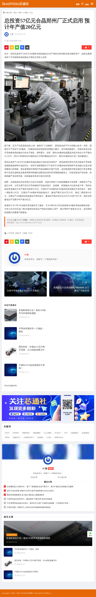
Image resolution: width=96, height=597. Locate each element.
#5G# (66, 433)
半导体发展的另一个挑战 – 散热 (31, 330)
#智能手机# (26, 433)
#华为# (7, 437)
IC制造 (25, 13)
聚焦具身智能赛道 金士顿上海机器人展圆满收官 (25, 495)
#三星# (48, 437)
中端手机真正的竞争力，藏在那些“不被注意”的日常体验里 (29, 499)
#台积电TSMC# (29, 437)
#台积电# (40, 437)
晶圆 (68, 153)
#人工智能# (47, 433)
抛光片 (46, 54)
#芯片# (7, 433)
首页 (15, 13)
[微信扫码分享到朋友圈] (17, 47)
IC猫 (11, 34)
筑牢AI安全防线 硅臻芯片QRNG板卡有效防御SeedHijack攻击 (30, 491)
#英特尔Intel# (58, 437)
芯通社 (25, 220)
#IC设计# (58, 433)
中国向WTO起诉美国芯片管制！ (32, 366)
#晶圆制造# (74, 433)
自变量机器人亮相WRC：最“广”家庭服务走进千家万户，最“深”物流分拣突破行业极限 (40, 487)
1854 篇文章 (62, 477)
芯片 (14, 146)
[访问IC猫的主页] (48, 460)
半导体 (13, 57)
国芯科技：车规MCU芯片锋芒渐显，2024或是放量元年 (32, 348)
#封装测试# (85, 433)
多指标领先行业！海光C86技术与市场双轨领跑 (32, 311)
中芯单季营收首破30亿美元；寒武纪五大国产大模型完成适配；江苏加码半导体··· (38, 503)
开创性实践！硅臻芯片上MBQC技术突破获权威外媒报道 (28, 507)
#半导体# (16, 433)
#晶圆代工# (16, 437)
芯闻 (20, 13)
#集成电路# (36, 433)
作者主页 (34, 477)
